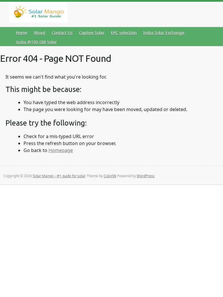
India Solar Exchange (163, 32)
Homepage (60, 150)
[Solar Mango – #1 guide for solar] (38, 13)
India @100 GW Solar (36, 42)
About (39, 32)
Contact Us (62, 32)
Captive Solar (92, 32)
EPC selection (124, 32)
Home (21, 32)
